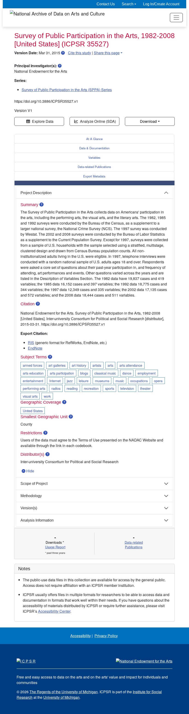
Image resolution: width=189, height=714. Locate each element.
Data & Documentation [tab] (94, 148)
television (127, 388)
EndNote (35, 348)
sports (109, 388)
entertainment (33, 380)
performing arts (34, 388)
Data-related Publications (94, 167)
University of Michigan (61, 697)
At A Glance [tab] (94, 139)
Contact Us (106, 4)
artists (96, 365)
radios (55, 388)
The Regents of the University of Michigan (64, 691)
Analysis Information (37, 520)
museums (102, 380)
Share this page (107, 52)
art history (79, 365)
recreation (91, 388)
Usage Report (55, 547)
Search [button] (127, 4)
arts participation (62, 373)
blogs (84, 373)
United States (33, 410)
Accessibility (80, 635)
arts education (33, 373)
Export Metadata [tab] (94, 176)
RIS (31, 342)
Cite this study (79, 52)
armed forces (32, 365)
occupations (139, 380)
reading (72, 388)
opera (158, 380)
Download (148, 121)
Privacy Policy (106, 635)
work (47, 396)
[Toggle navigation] (176, 17)
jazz (70, 380)
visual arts (30, 396)
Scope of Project (34, 484)
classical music (105, 373)
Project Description (36, 193)
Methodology (31, 496)
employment (147, 373)
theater (145, 388)
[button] (63, 52)
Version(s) (29, 508)
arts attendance (130, 365)
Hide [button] (30, 471)
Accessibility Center (54, 611)
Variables (94, 157)
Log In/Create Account (161, 4)
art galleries (56, 365)
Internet (55, 380)
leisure (84, 380)
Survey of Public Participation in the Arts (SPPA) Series (67, 89)
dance (126, 373)
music (119, 380)
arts (110, 365)
